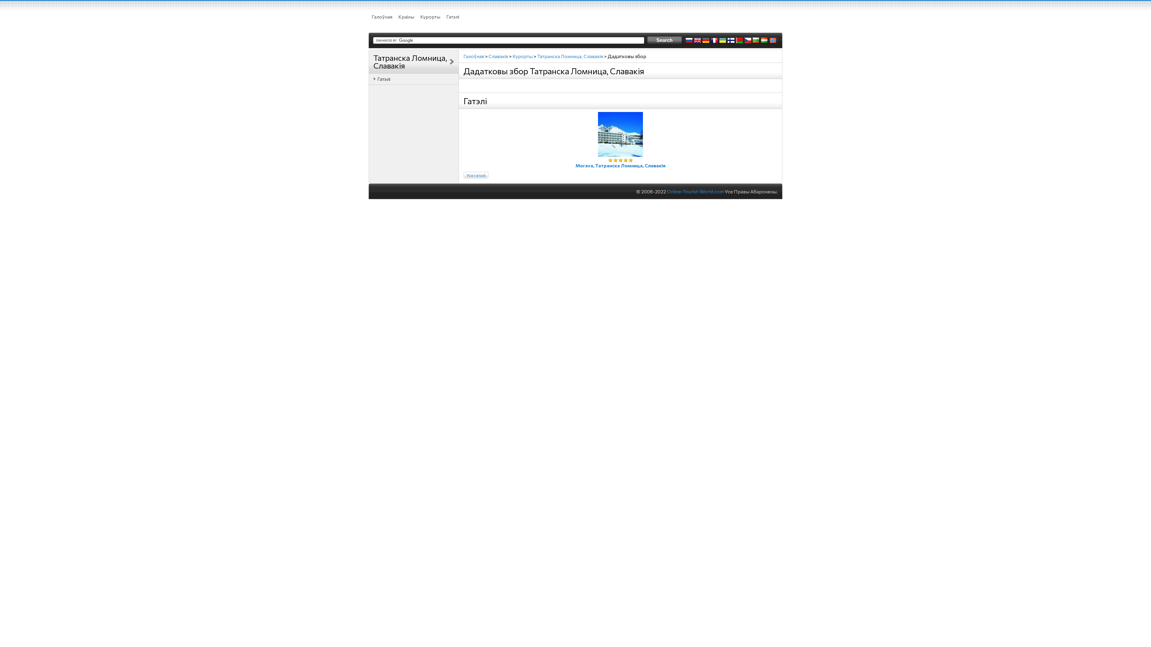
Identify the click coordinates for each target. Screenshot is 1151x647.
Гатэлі (452, 16)
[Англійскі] (697, 40)
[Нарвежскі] (773, 40)
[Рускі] (689, 40)
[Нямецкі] (705, 40)
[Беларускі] (739, 40)
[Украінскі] (722, 40)
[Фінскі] (731, 40)
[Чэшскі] (747, 40)
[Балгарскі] (756, 40)
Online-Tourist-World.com (695, 191)
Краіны (406, 16)
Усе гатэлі (476, 175)
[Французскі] (714, 40)
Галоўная (382, 16)
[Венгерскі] (764, 40)
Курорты (430, 16)
